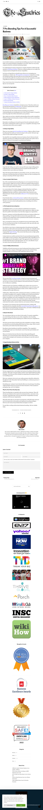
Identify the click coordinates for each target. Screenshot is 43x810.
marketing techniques (12, 69)
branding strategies (16, 278)
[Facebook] (3, 1)
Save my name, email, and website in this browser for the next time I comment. (19, 459)
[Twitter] (5, 1)
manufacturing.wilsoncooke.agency (29, 306)
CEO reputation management (22, 75)
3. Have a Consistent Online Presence (10, 96)
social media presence (18, 198)
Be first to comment (26, 34)
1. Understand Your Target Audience (10, 92)
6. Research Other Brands (8, 100)
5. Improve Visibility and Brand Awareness (11, 99)
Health (13, 755)
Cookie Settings (10, 805)
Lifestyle (13, 758)
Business (5, 26)
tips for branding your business (20, 131)
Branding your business (8, 105)
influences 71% (24, 193)
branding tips (18, 106)
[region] (14, 801)
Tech (13, 761)
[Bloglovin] (6, 1)
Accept (21, 805)
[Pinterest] (8, 1)
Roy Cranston (21, 429)
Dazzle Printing (13, 232)
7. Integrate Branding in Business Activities (11, 102)
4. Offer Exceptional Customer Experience (11, 97)
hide (15, 90)
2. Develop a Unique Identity (8, 94)
